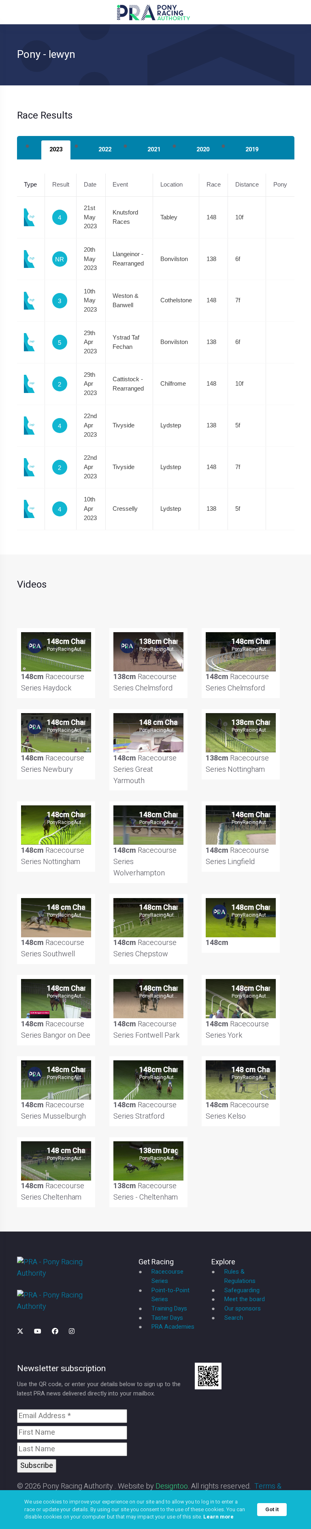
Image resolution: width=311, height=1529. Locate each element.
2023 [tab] (55, 149)
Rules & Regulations (240, 1276)
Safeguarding (242, 1290)
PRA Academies (172, 1327)
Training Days (169, 1308)
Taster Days (167, 1318)
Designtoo (172, 1486)
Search (233, 1318)
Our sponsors (242, 1308)
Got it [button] (272, 1509)
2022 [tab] (104, 149)
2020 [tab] (202, 149)
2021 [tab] (153, 149)
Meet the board (244, 1299)
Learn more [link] (218, 1517)
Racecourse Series (167, 1276)
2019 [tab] (251, 149)
